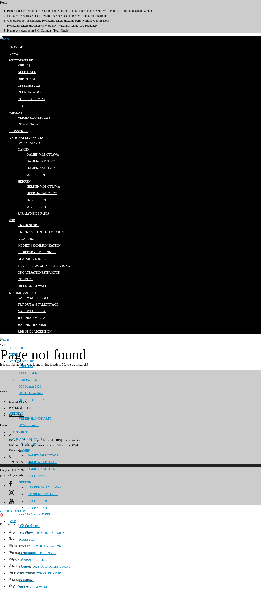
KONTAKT (16, 415)
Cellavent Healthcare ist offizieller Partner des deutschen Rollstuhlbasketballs (57, 15)
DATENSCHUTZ (20, 408)
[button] (21, 532)
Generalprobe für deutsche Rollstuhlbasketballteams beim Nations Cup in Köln (58, 20)
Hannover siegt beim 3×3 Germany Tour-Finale (38, 30)
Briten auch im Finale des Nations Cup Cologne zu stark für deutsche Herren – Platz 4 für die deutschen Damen (79, 10)
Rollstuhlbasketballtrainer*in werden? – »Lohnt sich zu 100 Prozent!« (52, 25)
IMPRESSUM (18, 401)
